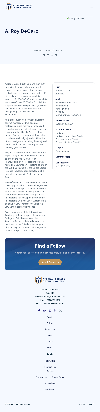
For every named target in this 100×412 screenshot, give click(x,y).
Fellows (50, 323)
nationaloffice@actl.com (53, 303)
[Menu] (91, 6)
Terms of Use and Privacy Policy (50, 377)
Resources (50, 329)
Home (35, 50)
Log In (50, 354)
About (50, 341)
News (50, 335)
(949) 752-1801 (53, 300)
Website (59, 93)
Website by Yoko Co (87, 404)
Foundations (50, 367)
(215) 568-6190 (62, 165)
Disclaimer (50, 389)
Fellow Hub (50, 361)
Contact (50, 371)
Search (50, 347)
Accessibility (50, 383)
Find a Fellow (46, 50)
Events (50, 317)
